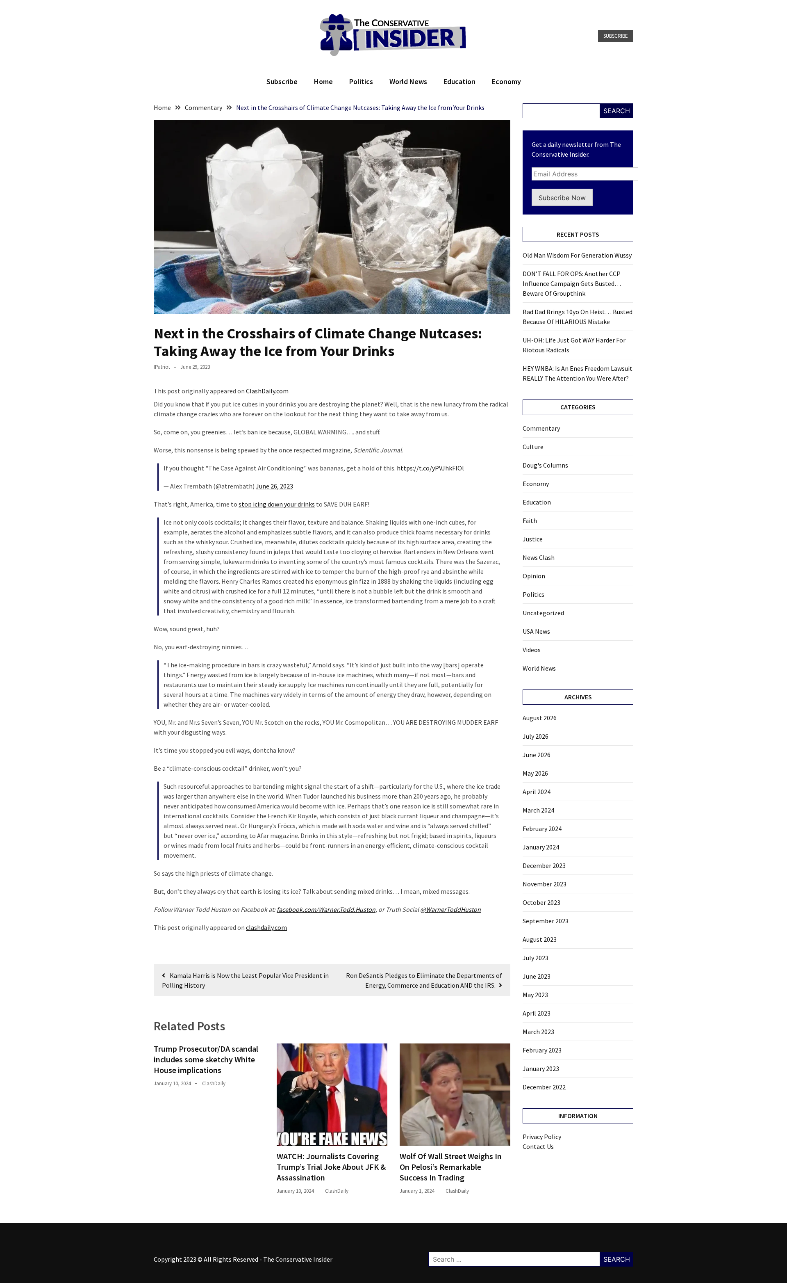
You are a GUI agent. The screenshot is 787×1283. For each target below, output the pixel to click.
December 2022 (544, 1087)
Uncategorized (543, 613)
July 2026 (535, 736)
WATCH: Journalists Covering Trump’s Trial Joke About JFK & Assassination (331, 1167)
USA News (536, 631)
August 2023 (540, 939)
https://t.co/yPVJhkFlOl (430, 468)
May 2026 (535, 773)
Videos (532, 650)
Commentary (541, 428)
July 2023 (535, 958)
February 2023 (542, 1050)
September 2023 (546, 921)
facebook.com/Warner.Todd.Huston (326, 909)
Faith (530, 520)
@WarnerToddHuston (450, 909)
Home (323, 81)
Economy (506, 81)
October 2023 (541, 902)
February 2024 (542, 828)
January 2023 (541, 1068)
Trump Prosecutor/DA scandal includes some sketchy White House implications (206, 1059)
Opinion (534, 576)
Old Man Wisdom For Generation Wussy (577, 255)
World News (408, 81)
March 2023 (538, 1031)
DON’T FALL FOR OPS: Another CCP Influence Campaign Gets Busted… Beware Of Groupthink (572, 283)
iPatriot (162, 366)
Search (616, 111)
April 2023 (536, 1013)
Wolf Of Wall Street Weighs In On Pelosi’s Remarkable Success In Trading (451, 1167)
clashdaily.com (266, 927)
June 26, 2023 (274, 486)
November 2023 (544, 884)
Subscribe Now (562, 198)
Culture (533, 447)
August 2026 (540, 718)
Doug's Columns (545, 465)
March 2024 (538, 810)
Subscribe (615, 35)
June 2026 (536, 755)
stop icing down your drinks (277, 504)
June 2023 (536, 976)
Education (459, 81)
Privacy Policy (542, 1136)
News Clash (539, 557)
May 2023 (535, 995)
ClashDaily (213, 1083)
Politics (361, 81)
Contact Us (538, 1146)
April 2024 (536, 792)
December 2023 (544, 865)
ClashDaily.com (267, 391)
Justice (533, 539)
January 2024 (541, 847)
